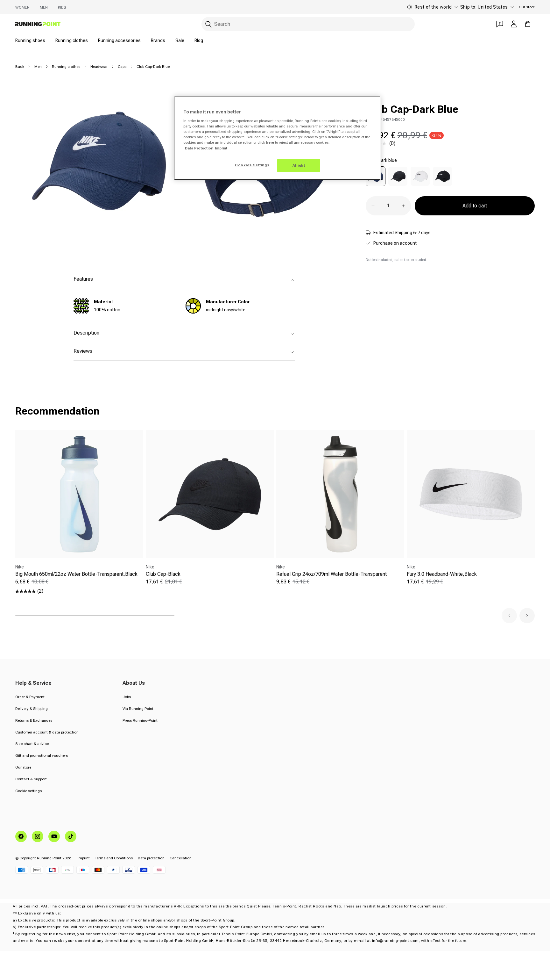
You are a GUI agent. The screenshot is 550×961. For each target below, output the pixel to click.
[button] (509, 615)
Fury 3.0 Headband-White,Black (442, 574)
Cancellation (181, 858)
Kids (62, 7)
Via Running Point (138, 708)
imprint (84, 858)
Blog (198, 40)
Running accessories (119, 40)
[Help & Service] (500, 24)
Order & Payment (30, 697)
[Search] (208, 24)
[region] (277, 138)
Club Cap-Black (163, 574)
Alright (299, 165)
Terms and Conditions (114, 858)
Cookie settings (28, 791)
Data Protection (199, 148)
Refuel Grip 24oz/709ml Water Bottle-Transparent (331, 574)
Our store (527, 7)
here (270, 142)
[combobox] (308, 24)
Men (44, 7)
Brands (158, 40)
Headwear (99, 66)
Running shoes (30, 40)
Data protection (151, 858)
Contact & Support (31, 779)
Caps (122, 66)
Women (22, 7)
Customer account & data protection (47, 732)
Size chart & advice (32, 743)
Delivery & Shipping (31, 708)
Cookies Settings (252, 165)
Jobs (127, 697)
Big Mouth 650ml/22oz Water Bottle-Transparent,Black (76, 574)
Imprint (221, 148)
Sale (179, 40)
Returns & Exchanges (33, 720)
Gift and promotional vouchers (41, 755)
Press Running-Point (140, 720)
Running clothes (71, 40)
